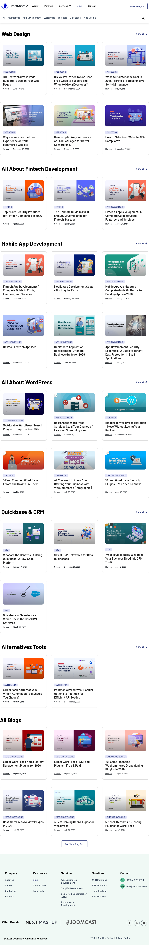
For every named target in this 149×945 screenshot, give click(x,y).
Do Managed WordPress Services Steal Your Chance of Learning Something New (73, 426)
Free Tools (38, 890)
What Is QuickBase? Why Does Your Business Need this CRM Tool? (124, 558)
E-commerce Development (68, 903)
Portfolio (48, 5)
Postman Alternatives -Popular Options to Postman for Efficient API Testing (73, 693)
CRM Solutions (99, 879)
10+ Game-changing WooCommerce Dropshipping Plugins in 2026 (124, 765)
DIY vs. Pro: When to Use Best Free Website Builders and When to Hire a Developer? (73, 80)
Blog (79, 5)
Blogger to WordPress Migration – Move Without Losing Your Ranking (125, 426)
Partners (9, 896)
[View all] (146, 34)
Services (63, 5)
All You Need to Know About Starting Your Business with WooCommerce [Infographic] (73, 483)
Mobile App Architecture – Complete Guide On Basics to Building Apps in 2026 (123, 290)
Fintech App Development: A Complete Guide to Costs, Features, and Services (123, 215)
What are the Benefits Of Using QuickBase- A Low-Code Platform (22, 558)
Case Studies (39, 885)
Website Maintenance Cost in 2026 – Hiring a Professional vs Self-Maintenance (124, 80)
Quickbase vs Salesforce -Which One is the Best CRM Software (20, 618)
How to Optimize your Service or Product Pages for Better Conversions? (73, 140)
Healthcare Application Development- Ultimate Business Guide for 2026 (69, 350)
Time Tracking (99, 890)
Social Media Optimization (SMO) (74, 895)
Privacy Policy (123, 938)
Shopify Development (72, 888)
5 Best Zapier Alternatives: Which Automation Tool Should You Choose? (22, 693)
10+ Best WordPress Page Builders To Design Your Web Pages (21, 80)
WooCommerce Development (69, 881)
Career (8, 885)
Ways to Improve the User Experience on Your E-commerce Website (19, 140)
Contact (91, 5)
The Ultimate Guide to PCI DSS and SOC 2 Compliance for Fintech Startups (73, 215)
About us (9, 879)
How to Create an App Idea (19, 347)
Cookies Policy (105, 938)
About (35, 5)
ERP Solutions (99, 885)
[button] (74, 844)
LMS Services (99, 896)
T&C (93, 938)
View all (140, 33)
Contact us (10, 890)
